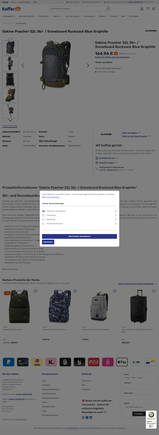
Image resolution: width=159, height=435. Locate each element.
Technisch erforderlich (56, 211)
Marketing (51, 219)
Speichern (48, 242)
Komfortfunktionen (55, 224)
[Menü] (155, 412)
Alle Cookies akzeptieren (79, 236)
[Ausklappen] (116, 210)
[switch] (44, 215)
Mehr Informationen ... (51, 197)
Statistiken (51, 215)
